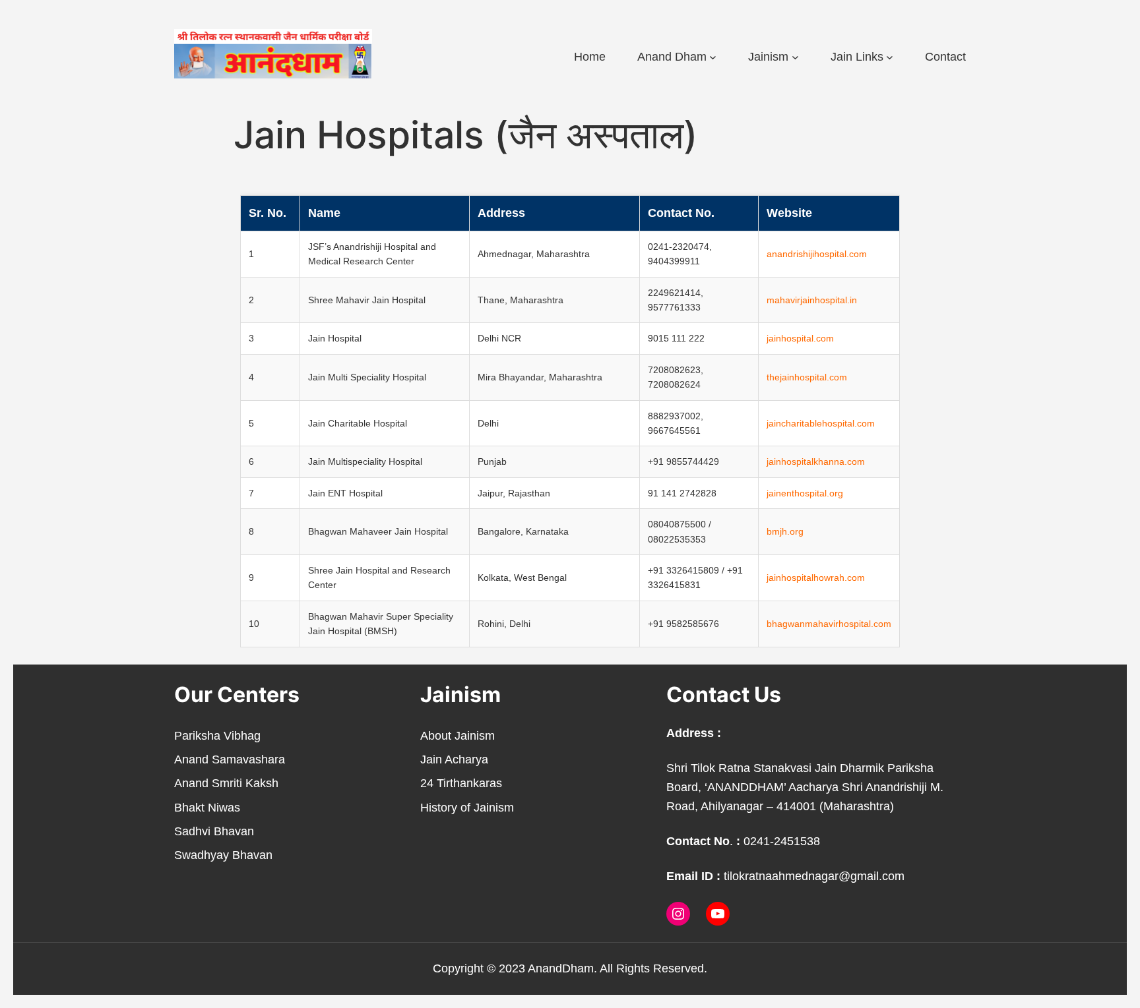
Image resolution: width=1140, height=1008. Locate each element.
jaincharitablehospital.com (821, 423)
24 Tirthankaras (461, 783)
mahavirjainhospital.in (812, 300)
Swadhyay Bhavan (223, 855)
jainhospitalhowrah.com (816, 577)
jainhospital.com (800, 338)
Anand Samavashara (229, 759)
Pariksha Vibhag (217, 735)
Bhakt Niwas (207, 807)
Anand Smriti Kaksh (226, 783)
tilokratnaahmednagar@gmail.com (814, 876)
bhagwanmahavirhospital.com (829, 623)
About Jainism (457, 735)
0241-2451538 (782, 841)
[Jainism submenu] (795, 57)
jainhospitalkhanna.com (816, 461)
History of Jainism (467, 807)
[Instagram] (678, 914)
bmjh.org (785, 531)
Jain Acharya (454, 759)
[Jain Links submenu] (889, 57)
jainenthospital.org (805, 493)
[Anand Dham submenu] (712, 57)
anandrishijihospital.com (817, 254)
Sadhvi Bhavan (214, 831)
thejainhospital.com (807, 377)
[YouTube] (718, 914)
